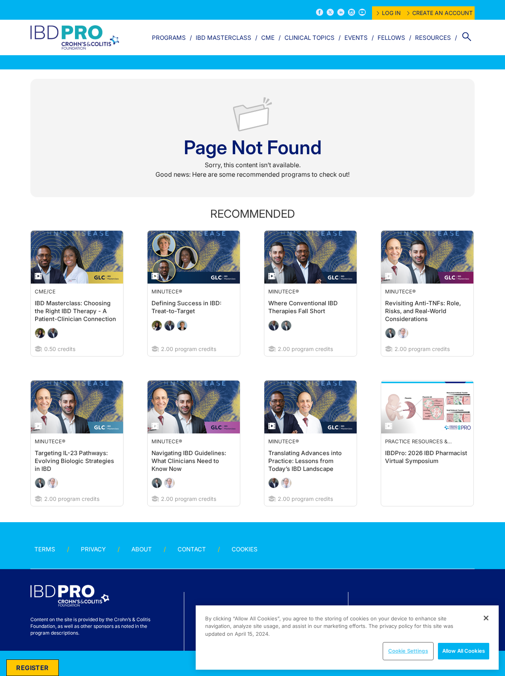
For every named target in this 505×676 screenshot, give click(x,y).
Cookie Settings (408, 651)
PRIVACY (93, 565)
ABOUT (141, 565)
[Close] (486, 618)
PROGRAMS (169, 37)
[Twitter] (330, 12)
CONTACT (192, 565)
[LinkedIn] (340, 12)
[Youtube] (362, 12)
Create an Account (442, 12)
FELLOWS (391, 37)
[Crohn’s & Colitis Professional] (74, 37)
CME (268, 37)
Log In (391, 12)
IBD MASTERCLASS (223, 37)
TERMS (44, 565)
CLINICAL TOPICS (309, 37)
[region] (347, 637)
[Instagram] (351, 12)
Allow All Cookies (463, 651)
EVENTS (356, 37)
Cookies (245, 565)
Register (32, 668)
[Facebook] (319, 12)
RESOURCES (433, 37)
